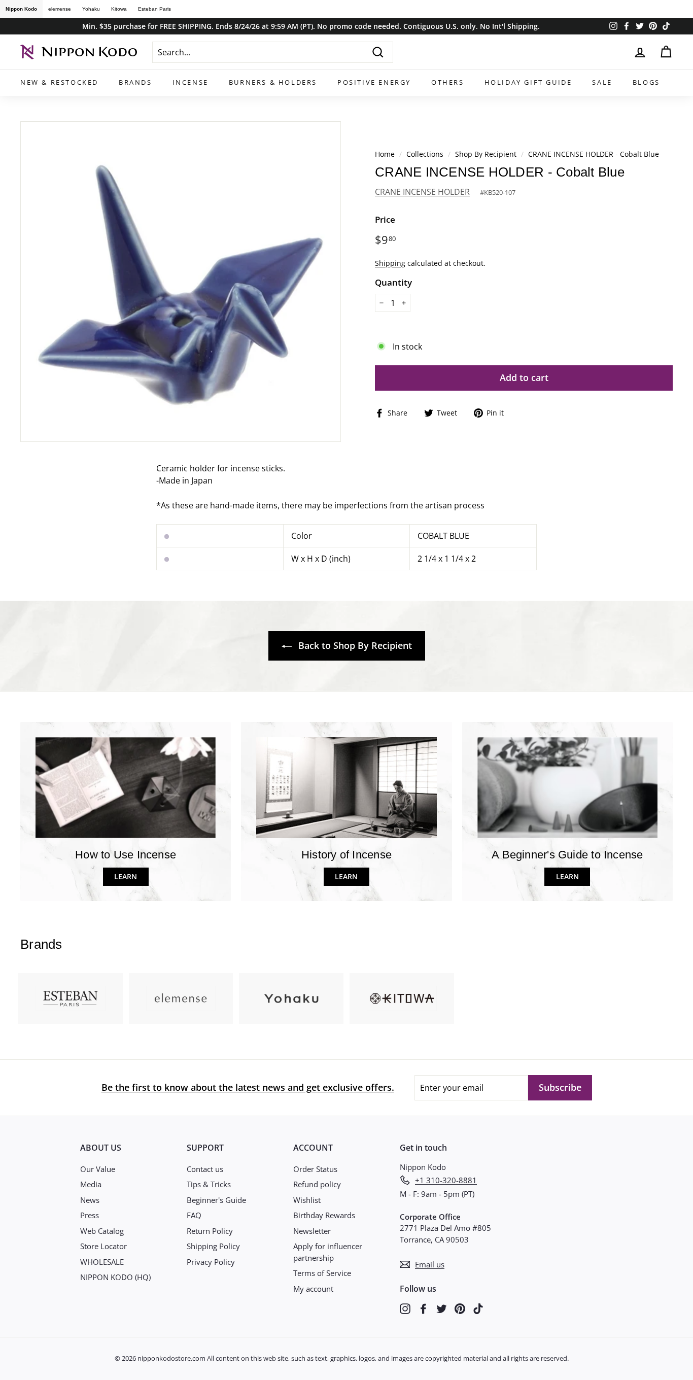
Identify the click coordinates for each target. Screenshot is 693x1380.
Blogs (646, 82)
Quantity (393, 282)
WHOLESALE (102, 1262)
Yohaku (91, 9)
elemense (59, 9)
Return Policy (210, 1231)
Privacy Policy (211, 1262)
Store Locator (103, 1246)
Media (90, 1184)
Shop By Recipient (485, 154)
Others (447, 82)
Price (385, 219)
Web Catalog (102, 1231)
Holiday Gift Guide (528, 82)
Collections (425, 154)
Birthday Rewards (324, 1215)
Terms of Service (322, 1273)
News (89, 1200)
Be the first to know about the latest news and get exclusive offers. (247, 1087)
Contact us (205, 1169)
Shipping (390, 263)
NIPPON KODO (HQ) (115, 1277)
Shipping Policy (213, 1246)
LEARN (125, 876)
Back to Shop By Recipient (354, 645)
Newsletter (312, 1231)
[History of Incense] (346, 788)
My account (313, 1289)
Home (385, 154)
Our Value (97, 1169)
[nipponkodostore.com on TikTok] (478, 1308)
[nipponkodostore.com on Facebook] (423, 1308)
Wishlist (307, 1200)
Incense (190, 82)
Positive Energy (374, 82)
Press (89, 1215)
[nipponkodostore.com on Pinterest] (460, 1308)
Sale (602, 82)
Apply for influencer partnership (327, 1252)
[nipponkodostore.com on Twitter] (441, 1308)
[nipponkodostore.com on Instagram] (405, 1308)
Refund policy (317, 1184)
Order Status (315, 1169)
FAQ (194, 1215)
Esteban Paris (154, 9)
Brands (135, 82)
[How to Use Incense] (126, 788)
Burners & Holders (273, 82)
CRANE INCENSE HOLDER (422, 191)
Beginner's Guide (216, 1200)
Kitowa (119, 9)
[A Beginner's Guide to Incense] (567, 788)
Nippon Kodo (21, 9)
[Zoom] (180, 281)
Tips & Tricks (209, 1184)
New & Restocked (59, 82)
